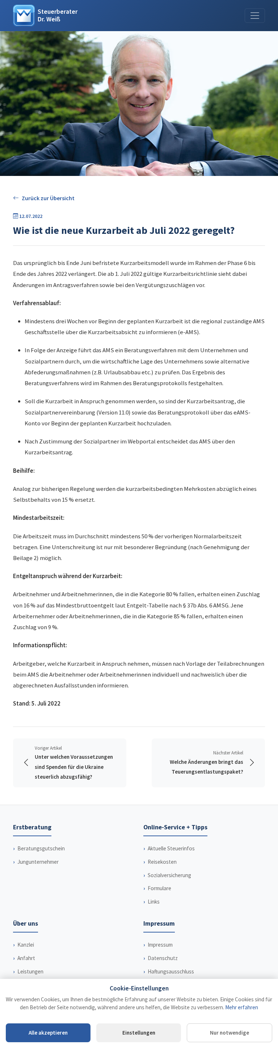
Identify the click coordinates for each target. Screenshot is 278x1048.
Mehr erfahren (241, 1007)
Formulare (159, 888)
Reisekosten (162, 861)
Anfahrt (26, 958)
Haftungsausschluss (171, 971)
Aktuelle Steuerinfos (171, 848)
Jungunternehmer (38, 861)
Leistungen (30, 971)
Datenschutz (163, 958)
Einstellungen (138, 1032)
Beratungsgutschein (41, 848)
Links (154, 901)
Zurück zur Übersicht (48, 198)
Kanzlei (25, 944)
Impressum (160, 944)
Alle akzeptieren (48, 1032)
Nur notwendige (229, 1032)
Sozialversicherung (169, 875)
